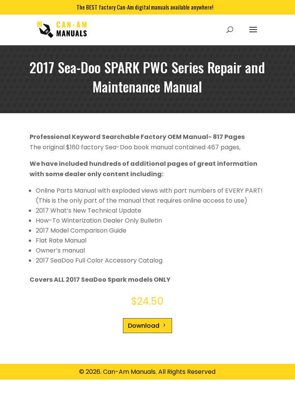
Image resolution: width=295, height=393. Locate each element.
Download (143, 325)
